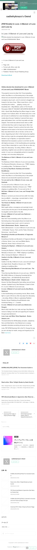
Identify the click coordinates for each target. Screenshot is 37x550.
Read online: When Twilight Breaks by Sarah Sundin (17, 382)
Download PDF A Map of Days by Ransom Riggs (22, 507)
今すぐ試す (23, 7)
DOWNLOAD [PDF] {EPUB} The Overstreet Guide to (17, 367)
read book (8, 333)
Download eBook (7, 75)
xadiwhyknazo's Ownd (18, 16)
